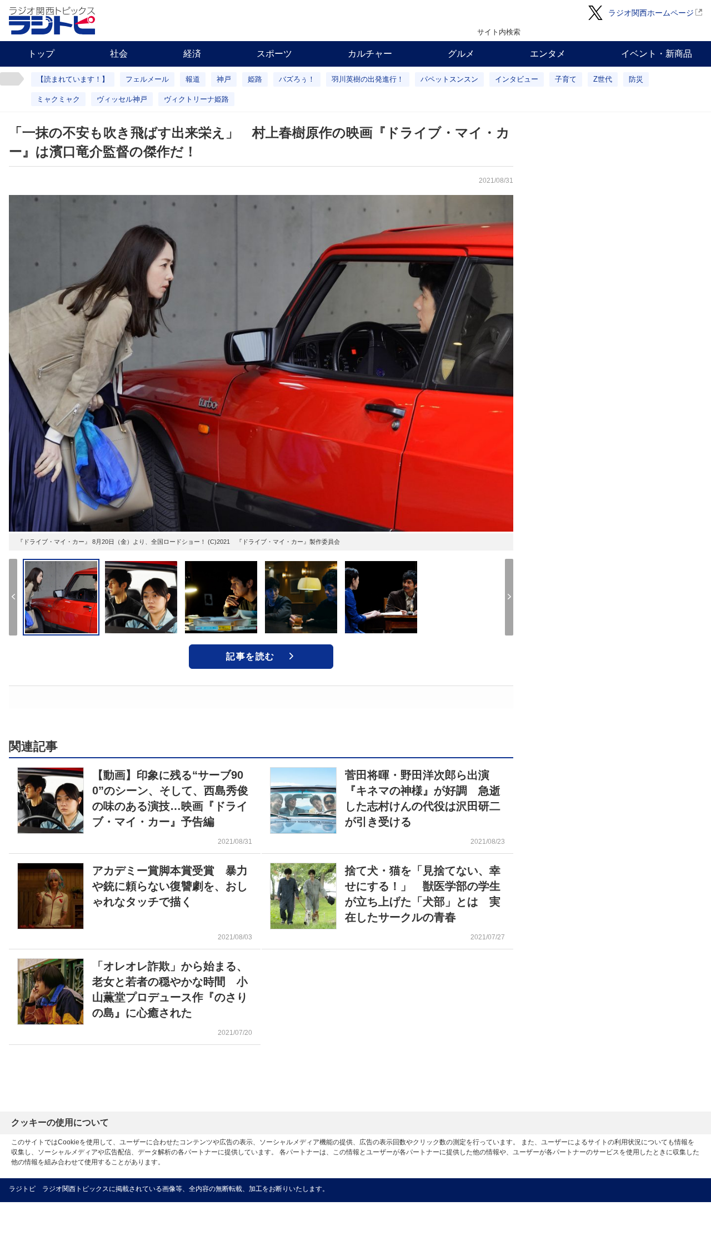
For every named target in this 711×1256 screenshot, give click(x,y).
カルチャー (370, 53)
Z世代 (602, 79)
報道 (193, 79)
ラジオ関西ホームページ (651, 13)
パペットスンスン (449, 79)
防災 (636, 79)
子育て (566, 79)
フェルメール (147, 79)
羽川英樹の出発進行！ (368, 79)
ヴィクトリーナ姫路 (196, 99)
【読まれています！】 (73, 79)
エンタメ (547, 53)
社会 (119, 53)
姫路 (255, 79)
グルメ (461, 53)
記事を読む (250, 656)
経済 (192, 53)
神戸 (224, 79)
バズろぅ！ (297, 79)
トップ (41, 53)
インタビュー (516, 79)
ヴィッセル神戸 (122, 99)
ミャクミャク (58, 99)
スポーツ (274, 53)
